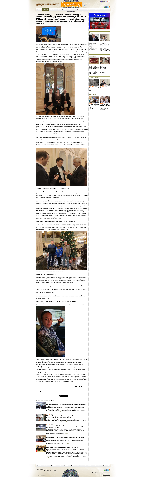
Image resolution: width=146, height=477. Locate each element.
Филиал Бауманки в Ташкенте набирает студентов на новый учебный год (94, 106)
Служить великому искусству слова (104, 88)
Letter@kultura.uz (42, 475)
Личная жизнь (88, 9)
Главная (39, 9)
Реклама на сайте (106, 475)
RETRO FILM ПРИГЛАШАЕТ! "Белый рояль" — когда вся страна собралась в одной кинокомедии (104, 69)
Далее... (62, 411)
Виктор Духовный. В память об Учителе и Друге (94, 89)
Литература (97, 9)
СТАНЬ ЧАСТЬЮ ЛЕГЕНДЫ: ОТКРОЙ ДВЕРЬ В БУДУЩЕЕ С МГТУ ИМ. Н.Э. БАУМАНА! (105, 107)
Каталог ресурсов (106, 472)
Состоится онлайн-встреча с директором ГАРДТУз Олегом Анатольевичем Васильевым (93, 46)
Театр (58, 9)
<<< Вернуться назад (41, 391)
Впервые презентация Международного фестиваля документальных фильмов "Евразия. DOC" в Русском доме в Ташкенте (65, 449)
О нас (93, 472)
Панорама (46, 465)
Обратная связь (98, 472)
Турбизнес (78, 9)
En (108, 1)
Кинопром (64, 9)
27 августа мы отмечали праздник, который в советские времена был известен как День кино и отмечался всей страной (94, 70)
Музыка (70, 9)
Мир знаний (106, 9)
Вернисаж (52, 9)
